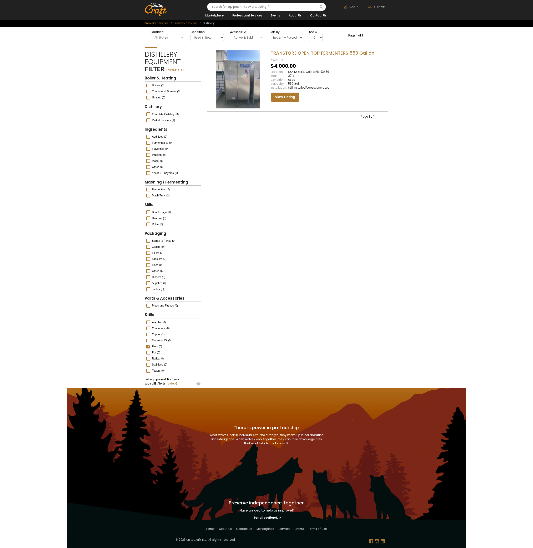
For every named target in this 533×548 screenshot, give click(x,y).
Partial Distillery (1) (163, 120)
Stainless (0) (159, 364)
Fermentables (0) (162, 142)
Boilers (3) (158, 85)
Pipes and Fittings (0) (165, 305)
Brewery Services (156, 23)
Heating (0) (158, 97)
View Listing (285, 96)
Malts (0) (157, 160)
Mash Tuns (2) (160, 195)
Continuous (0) (160, 328)
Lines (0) (157, 264)
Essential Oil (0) (161, 340)
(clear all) (175, 70)
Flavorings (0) (160, 148)
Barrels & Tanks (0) (163, 240)
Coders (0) (158, 246)
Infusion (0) (159, 154)
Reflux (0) (158, 358)
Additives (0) (159, 136)
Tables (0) (158, 289)
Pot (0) (156, 352)
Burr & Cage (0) (161, 212)
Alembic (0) (159, 322)
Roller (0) (157, 224)
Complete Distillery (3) (165, 114)
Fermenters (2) (161, 189)
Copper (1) (158, 334)
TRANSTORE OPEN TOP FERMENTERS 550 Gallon (323, 53)
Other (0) (157, 166)
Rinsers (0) (158, 277)
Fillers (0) (157, 252)
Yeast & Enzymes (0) (165, 173)
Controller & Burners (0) (166, 91)
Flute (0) (157, 346)
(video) (171, 383)
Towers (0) (158, 370)
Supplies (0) (159, 283)
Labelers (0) (159, 258)
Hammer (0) (159, 218)
